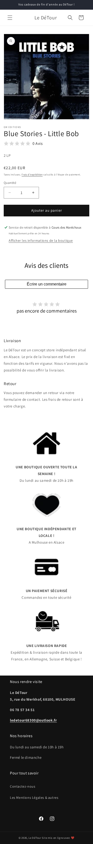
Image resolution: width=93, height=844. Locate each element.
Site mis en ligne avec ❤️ (58, 838)
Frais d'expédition (32, 174)
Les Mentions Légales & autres (34, 797)
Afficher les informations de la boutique (41, 240)
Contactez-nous (22, 786)
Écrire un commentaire (46, 284)
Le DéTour (35, 838)
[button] (9, 17)
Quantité (10, 183)
